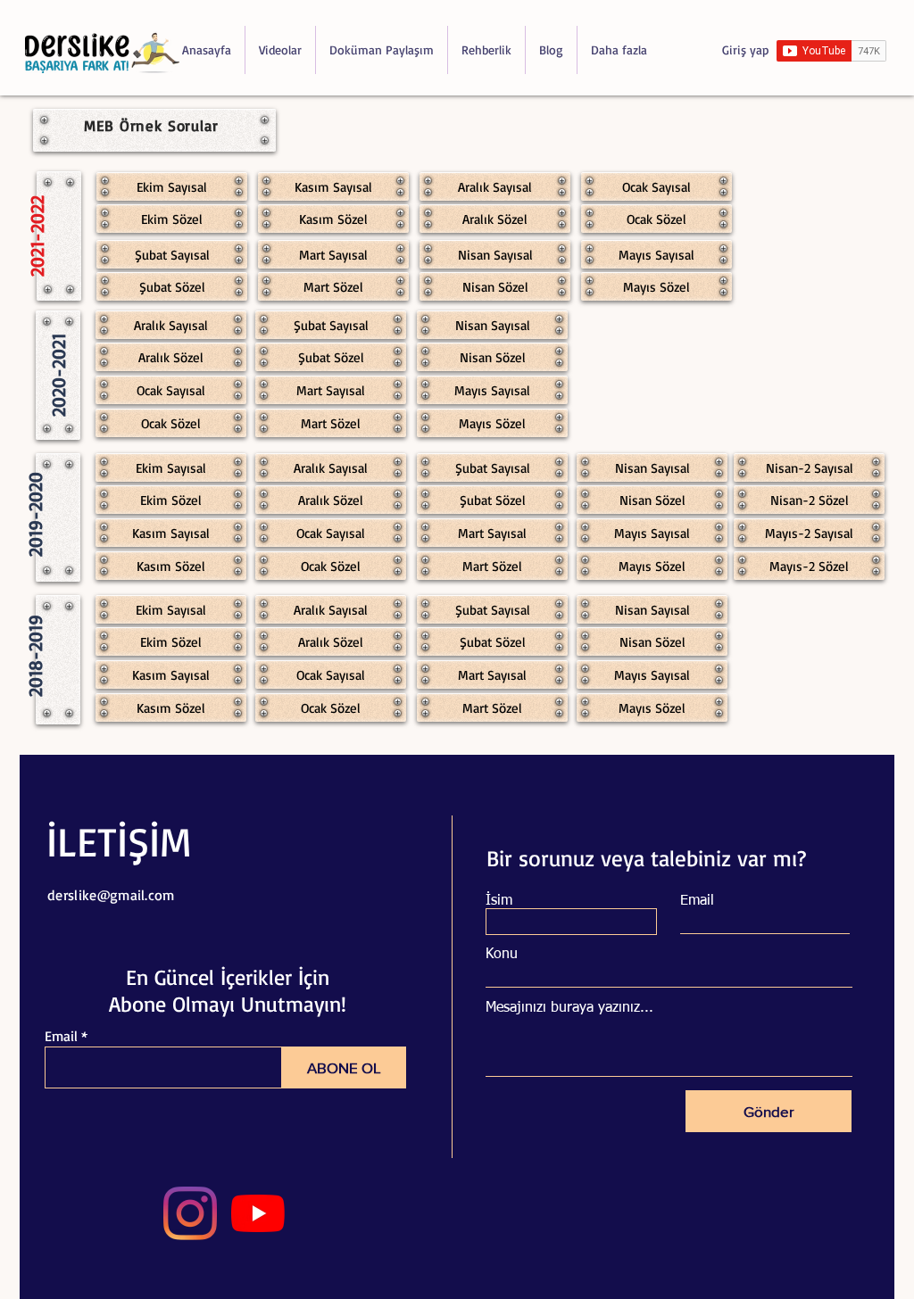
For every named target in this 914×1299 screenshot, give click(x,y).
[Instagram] (190, 1213)
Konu (502, 954)
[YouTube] (258, 1213)
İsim (499, 901)
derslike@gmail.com (111, 895)
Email (61, 1036)
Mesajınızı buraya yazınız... (569, 1008)
